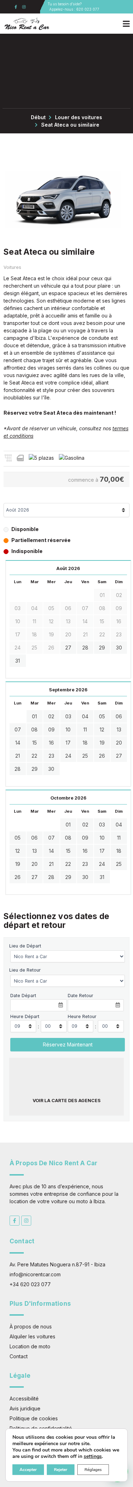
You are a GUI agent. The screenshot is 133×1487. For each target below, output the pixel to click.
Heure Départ (24, 1016)
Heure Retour (82, 1016)
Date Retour (80, 995)
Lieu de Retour (25, 970)
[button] (126, 23)
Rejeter (60, 1469)
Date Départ (23, 995)
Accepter (28, 1469)
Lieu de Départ (25, 946)
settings (93, 1456)
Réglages (93, 1469)
